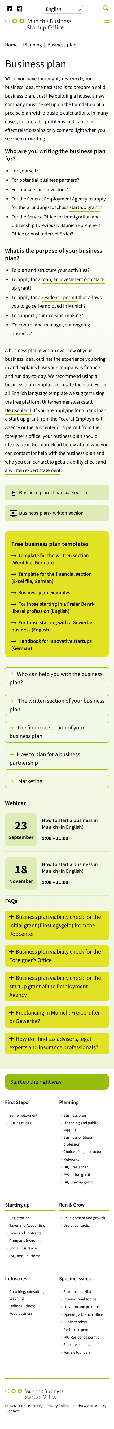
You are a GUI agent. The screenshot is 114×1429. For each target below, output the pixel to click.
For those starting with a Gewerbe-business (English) (52, 626)
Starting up (17, 1205)
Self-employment (23, 1115)
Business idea (20, 1123)
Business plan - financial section (53, 493)
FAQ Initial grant (76, 1174)
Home (11, 45)
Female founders (76, 1352)
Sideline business (77, 1345)
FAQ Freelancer (75, 1167)
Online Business (22, 1306)
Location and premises (81, 1307)
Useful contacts (76, 1225)
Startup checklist (77, 1292)
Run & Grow (72, 1205)
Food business (20, 1313)
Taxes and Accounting (27, 1225)
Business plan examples (44, 592)
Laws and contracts (25, 1233)
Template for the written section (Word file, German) (50, 559)
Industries (16, 1278)
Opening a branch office (83, 1314)
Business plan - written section (51, 513)
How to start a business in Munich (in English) (70, 824)
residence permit (59, 297)
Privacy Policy (57, 1406)
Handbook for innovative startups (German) (51, 645)
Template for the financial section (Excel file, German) (51, 578)
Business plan (74, 1115)
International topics (79, 1299)
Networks (71, 1159)
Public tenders (75, 1322)
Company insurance (25, 1241)
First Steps (16, 1102)
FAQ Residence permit (81, 1337)
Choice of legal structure (83, 1152)
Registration (19, 1218)
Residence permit (77, 1329)
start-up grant (84, 207)
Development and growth (84, 1218)
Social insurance (23, 1248)
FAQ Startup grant (78, 1182)
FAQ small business (24, 1256)
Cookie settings (31, 1406)
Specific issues (75, 1278)
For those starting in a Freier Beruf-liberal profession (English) (53, 608)
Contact (12, 1411)
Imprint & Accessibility (88, 1406)
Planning (32, 45)
